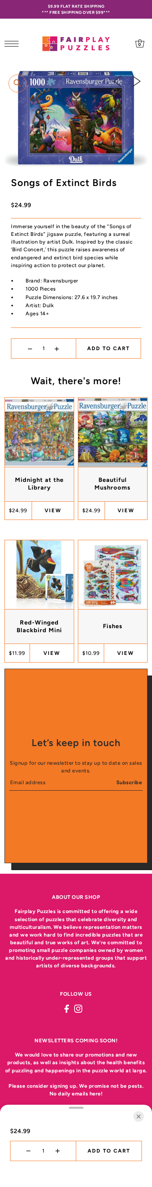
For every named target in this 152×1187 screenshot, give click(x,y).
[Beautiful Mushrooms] (112, 432)
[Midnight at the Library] (39, 432)
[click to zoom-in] (17, 83)
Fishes (112, 626)
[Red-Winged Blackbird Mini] (39, 574)
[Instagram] (78, 1008)
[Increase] (57, 348)
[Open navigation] (13, 43)
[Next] (136, 81)
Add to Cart (108, 348)
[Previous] (117, 81)
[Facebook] (66, 1008)
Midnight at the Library (39, 483)
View (53, 510)
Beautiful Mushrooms (112, 483)
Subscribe (129, 782)
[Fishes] (112, 574)
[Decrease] (30, 348)
